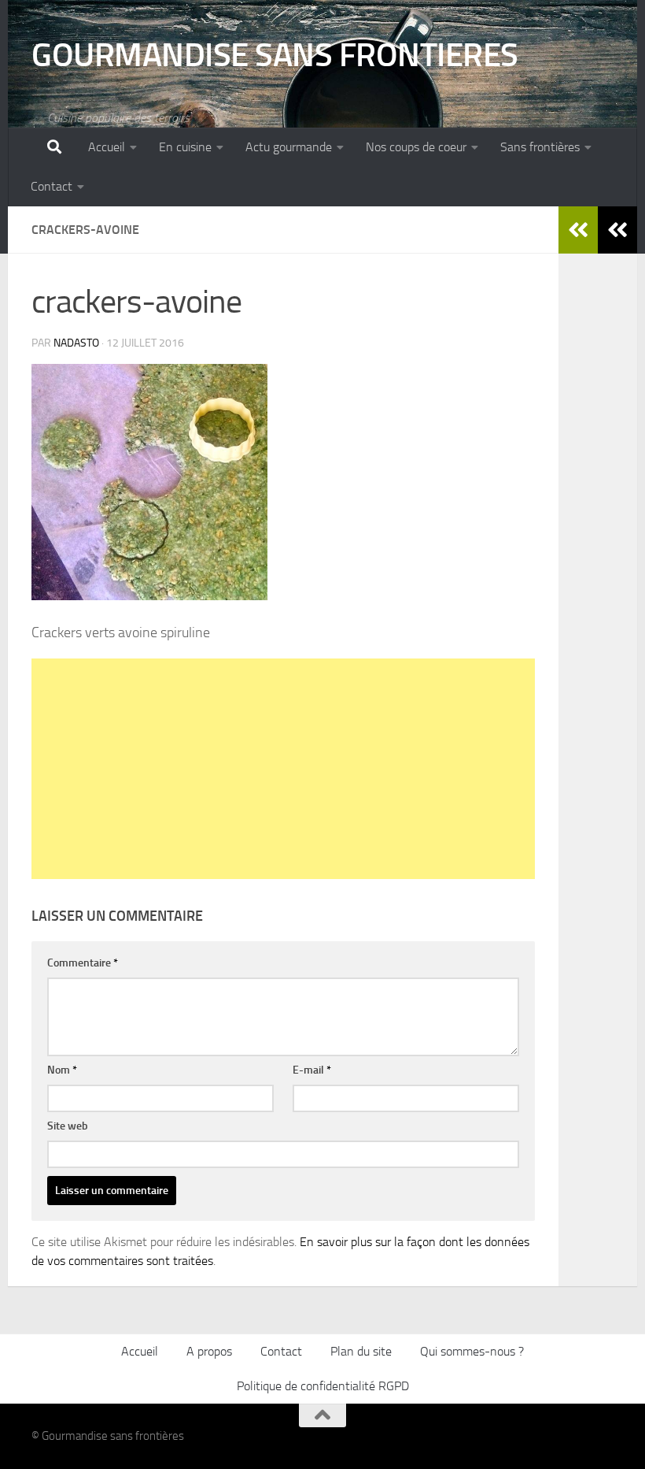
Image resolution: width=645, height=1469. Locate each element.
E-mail (312, 1070)
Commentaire (82, 963)
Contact (51, 186)
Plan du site (361, 1351)
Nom (62, 1070)
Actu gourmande (288, 146)
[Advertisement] (283, 768)
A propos (209, 1351)
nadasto (76, 343)
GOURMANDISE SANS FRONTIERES (274, 55)
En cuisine (185, 146)
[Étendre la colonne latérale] (617, 230)
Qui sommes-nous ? (472, 1351)
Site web (67, 1126)
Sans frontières (540, 146)
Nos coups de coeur (416, 146)
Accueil (106, 146)
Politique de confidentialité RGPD (323, 1385)
